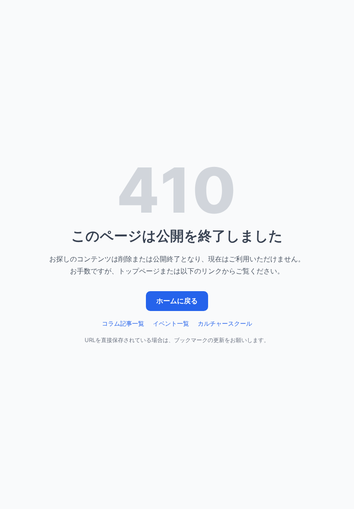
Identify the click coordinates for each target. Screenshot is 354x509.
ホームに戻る (177, 300)
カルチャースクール (225, 323)
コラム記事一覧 (123, 323)
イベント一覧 (171, 323)
